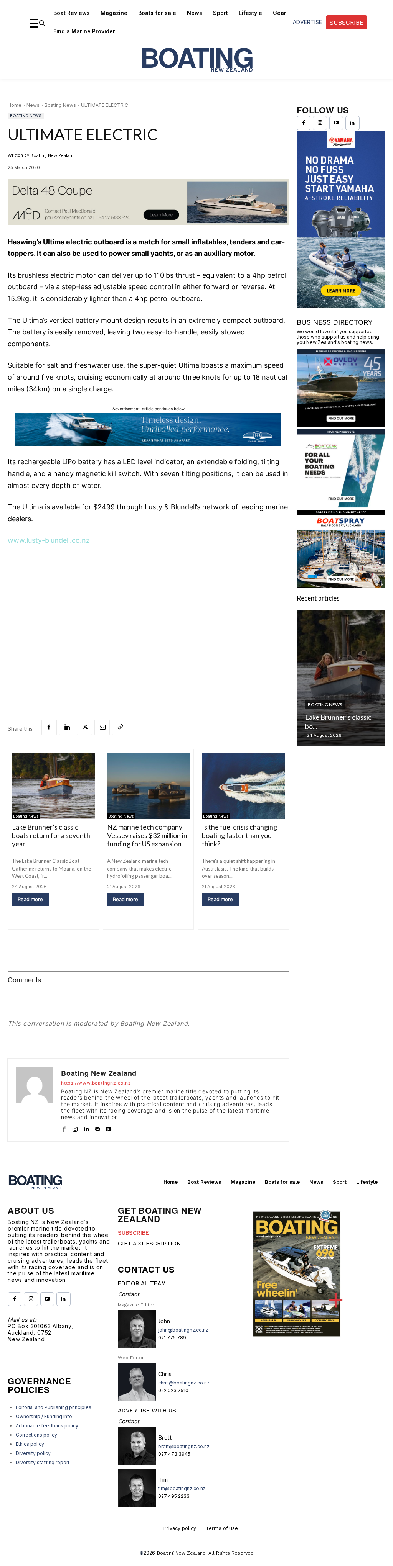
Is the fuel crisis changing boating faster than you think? (239, 835)
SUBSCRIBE (133, 1232)
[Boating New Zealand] (34, 1100)
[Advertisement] (148, 610)
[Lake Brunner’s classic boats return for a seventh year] (53, 786)
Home (14, 105)
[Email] (102, 727)
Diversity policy (33, 1453)
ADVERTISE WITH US (147, 1410)
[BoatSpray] (341, 586)
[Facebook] (49, 727)
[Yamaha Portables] (341, 306)
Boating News (60, 105)
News (33, 105)
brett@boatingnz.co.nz (184, 1446)
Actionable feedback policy (47, 1426)
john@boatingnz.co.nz (183, 1330)
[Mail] (97, 1128)
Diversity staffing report (42, 1462)
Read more (30, 899)
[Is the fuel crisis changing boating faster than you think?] (243, 786)
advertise (307, 22)
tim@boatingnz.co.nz (182, 1488)
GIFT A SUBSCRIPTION (149, 1243)
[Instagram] (75, 1128)
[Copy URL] (119, 727)
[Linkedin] (66, 727)
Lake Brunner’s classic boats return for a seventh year (51, 835)
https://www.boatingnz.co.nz (96, 1083)
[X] (84, 727)
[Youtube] (108, 1128)
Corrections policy (36, 1435)
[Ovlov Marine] (341, 425)
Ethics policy (30, 1444)
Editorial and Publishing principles (53, 1407)
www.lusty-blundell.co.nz (49, 540)
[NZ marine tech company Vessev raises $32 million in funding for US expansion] (148, 786)
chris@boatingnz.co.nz (184, 1383)
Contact (128, 1294)
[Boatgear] (341, 505)
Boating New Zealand (52, 155)
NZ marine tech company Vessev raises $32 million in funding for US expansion (147, 835)
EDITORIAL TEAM (142, 1283)
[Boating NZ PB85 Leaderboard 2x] (148, 443)
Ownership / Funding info (44, 1416)
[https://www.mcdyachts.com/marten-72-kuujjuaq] (148, 231)
